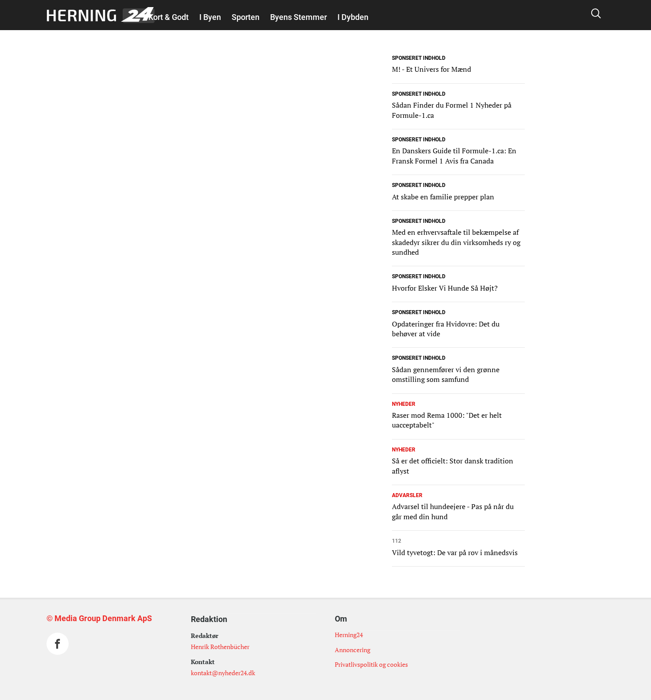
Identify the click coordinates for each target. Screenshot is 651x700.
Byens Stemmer (298, 17)
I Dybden (352, 17)
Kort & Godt (168, 17)
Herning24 (349, 634)
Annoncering (352, 650)
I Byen (210, 17)
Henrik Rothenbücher (220, 646)
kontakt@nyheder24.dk (223, 673)
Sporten (246, 17)
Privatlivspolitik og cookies (371, 664)
